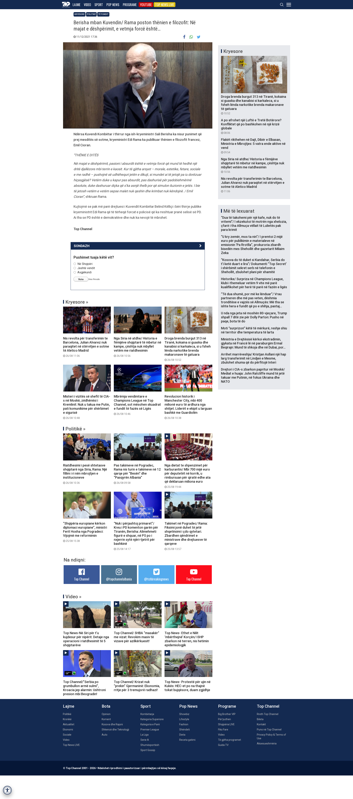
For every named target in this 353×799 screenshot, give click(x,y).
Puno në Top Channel (269, 729)
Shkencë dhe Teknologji (115, 729)
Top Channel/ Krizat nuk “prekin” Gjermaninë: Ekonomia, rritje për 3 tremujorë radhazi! (137, 686)
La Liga (144, 734)
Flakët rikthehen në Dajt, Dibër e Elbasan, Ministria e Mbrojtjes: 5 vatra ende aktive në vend (253, 146)
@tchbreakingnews (156, 579)
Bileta (260, 719)
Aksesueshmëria (267, 743)
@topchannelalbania (119, 579)
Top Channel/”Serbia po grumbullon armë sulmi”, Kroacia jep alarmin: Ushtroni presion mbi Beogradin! (84, 688)
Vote (81, 279)
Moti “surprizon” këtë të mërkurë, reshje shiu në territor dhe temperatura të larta (254, 330)
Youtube (146, 4)
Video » (73, 596)
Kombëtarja (147, 714)
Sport (99, 4)
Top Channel (81, 579)
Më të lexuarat (238, 211)
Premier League (149, 729)
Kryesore (79, 14)
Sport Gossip (147, 750)
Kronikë (67, 719)
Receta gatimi (187, 739)
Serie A (144, 739)
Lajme (76, 4)
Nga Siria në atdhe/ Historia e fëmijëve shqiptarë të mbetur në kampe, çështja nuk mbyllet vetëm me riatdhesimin (137, 346)
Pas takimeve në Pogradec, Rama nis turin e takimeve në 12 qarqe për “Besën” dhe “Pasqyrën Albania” (137, 473)
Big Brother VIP (227, 714)
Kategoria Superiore (152, 719)
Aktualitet (68, 724)
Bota (106, 706)
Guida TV (223, 744)
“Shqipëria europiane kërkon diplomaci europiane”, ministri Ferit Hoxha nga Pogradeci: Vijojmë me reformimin (85, 531)
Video (87, 4)
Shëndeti (184, 729)
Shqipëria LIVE (226, 724)
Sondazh (82, 246)
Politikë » (75, 429)
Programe (130, 4)
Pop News (112, 4)
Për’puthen (224, 719)
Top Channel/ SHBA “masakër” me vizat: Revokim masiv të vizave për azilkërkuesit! (136, 637)
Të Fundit (103, 14)
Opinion (106, 714)
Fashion (183, 724)
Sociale (67, 734)
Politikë (91, 14)
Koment (106, 719)
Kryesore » (76, 302)
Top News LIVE (164, 4)
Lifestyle (184, 719)
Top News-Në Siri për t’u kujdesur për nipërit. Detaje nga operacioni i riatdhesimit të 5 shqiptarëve (86, 639)
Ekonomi (68, 729)
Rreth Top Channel (267, 714)
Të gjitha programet (229, 739)
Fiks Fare (223, 729)
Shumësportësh (149, 744)
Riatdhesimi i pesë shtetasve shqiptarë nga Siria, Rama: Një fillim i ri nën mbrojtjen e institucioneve (85, 473)
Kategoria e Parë (150, 724)
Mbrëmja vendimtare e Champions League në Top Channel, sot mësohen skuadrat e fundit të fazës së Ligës (137, 404)
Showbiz (184, 714)
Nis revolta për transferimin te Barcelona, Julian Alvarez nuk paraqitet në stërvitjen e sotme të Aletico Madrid (86, 346)
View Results (94, 279)
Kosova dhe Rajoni (112, 724)
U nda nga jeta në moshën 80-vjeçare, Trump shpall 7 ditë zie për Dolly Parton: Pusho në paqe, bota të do (254, 317)
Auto (104, 734)
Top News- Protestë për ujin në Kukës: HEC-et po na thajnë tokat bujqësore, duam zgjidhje (188, 686)
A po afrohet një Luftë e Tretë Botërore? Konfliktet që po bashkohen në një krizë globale (251, 126)
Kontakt (261, 724)
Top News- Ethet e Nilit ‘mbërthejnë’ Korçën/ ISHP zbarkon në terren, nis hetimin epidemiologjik (187, 639)
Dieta (182, 734)
